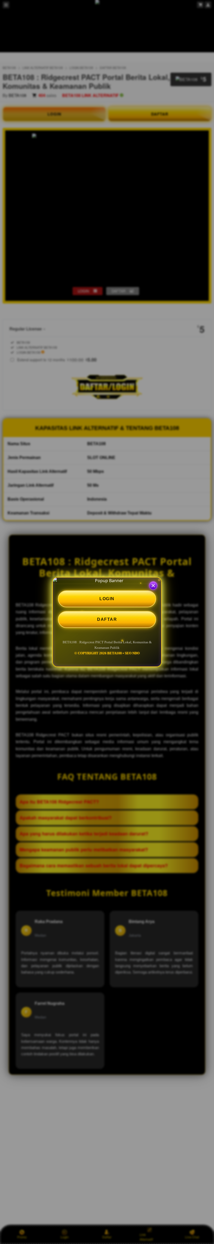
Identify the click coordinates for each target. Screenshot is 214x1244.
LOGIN (107, 599)
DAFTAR (107, 619)
